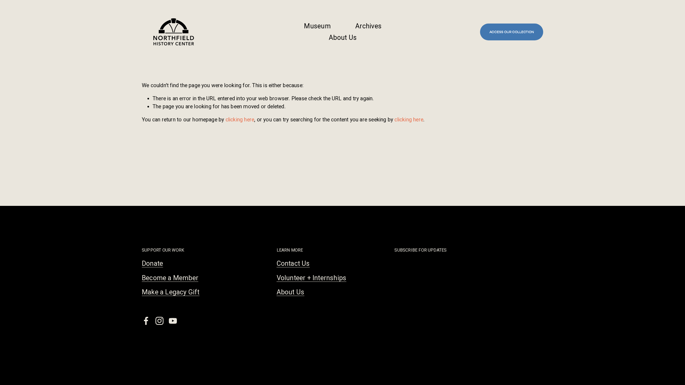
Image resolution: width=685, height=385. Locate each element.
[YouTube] (173, 321)
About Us (343, 37)
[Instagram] (159, 321)
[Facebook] (146, 321)
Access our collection (511, 32)
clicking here (240, 120)
